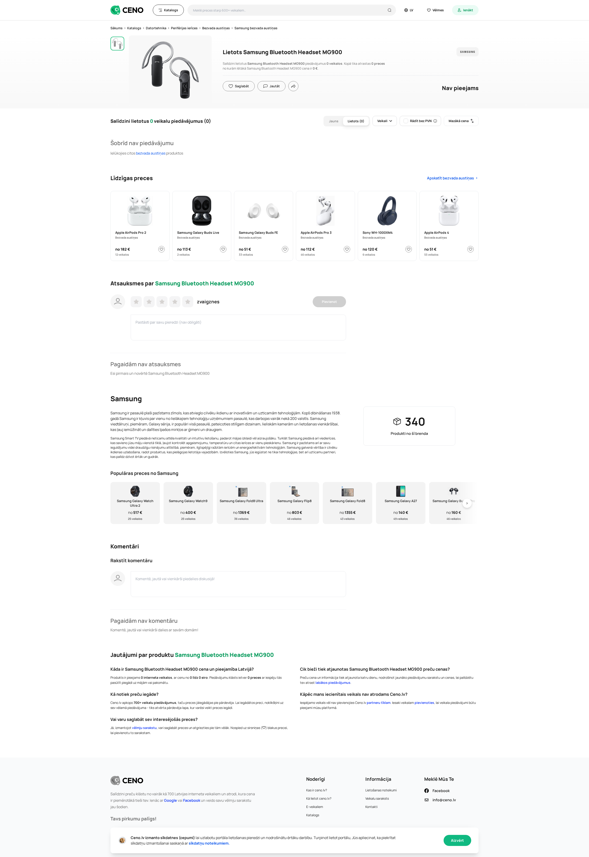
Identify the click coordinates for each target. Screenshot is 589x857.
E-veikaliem (314, 806)
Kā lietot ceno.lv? (318, 798)
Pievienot (329, 301)
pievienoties (424, 702)
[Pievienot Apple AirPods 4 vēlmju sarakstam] (470, 249)
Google (170, 800)
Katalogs (312, 815)
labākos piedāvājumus (332, 682)
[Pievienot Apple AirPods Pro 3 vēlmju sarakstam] (347, 249)
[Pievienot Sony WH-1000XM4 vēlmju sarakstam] (408, 249)
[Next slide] (467, 503)
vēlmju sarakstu (144, 727)
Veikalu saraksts (377, 798)
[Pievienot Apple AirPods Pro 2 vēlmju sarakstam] (161, 249)
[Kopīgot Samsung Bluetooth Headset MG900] (293, 86)
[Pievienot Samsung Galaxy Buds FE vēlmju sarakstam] (285, 249)
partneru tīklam (378, 702)
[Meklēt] (389, 10)
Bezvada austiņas (150, 153)
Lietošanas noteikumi (381, 790)
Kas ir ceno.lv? (316, 790)
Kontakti (371, 806)
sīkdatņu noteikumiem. (209, 843)
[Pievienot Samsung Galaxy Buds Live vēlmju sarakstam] (223, 249)
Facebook (191, 800)
